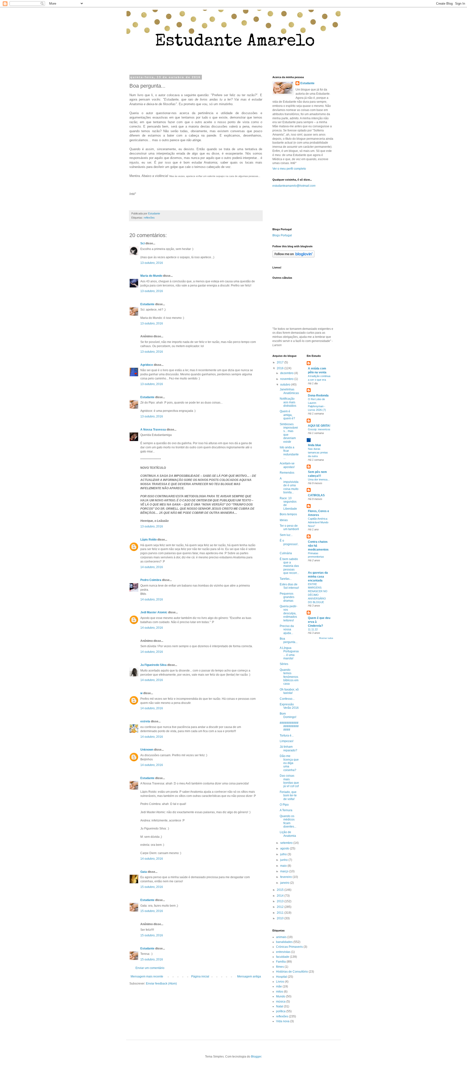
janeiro (285, 882)
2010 (280, 918)
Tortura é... (287, 735)
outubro (285, 384)
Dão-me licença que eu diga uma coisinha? (289, 763)
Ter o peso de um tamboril (289, 527)
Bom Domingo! (288, 715)
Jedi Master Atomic (153, 612)
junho (284, 860)
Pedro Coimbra (150, 580)
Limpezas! (286, 741)
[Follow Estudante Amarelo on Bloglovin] (293, 256)
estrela (145, 721)
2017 (280, 362)
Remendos (287, 472)
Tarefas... (286, 578)
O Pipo (284, 804)
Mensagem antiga (249, 976)
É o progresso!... (289, 544)
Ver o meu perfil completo (289, 168)
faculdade (282, 956)
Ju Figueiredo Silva (153, 665)
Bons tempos (288, 514)
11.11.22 (313, 629)
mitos (279, 991)
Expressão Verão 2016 (289, 706)
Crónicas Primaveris (289, 946)
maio (283, 865)
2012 (280, 907)
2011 (280, 912)
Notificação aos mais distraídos (288, 402)
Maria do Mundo (151, 275)
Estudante (147, 304)
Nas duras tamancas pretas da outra (318, 452)
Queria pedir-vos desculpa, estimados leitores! (288, 613)
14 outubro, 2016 (151, 567)
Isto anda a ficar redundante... (289, 453)
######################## (289, 726)
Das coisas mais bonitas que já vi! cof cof (289, 781)
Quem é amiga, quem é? (287, 415)
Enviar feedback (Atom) (161, 983)
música (281, 1001)
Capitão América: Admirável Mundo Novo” (318, 522)
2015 (280, 890)
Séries (284, 664)
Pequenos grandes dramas (287, 597)
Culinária (286, 553)
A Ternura (286, 810)
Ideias (284, 520)
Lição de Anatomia (288, 833)
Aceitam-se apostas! (287, 465)
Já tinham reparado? (288, 748)
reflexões (149, 217)
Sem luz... (286, 535)
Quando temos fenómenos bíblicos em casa (289, 677)
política (281, 1011)
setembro (286, 843)
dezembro (287, 373)
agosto (285, 848)
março (284, 871)
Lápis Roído (148, 539)
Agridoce (146, 365)
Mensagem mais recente (147, 976)
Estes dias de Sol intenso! (289, 586)
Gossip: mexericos (319, 429)
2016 (280, 368)
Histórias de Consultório (292, 971)
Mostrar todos (326, 638)
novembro (287, 379)
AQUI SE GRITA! (319, 425)
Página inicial (200, 976)
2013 (280, 901)
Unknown (146, 749)
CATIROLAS (316, 495)
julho (283, 854)
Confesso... (287, 698)
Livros (280, 981)
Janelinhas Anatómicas (289, 391)
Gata (143, 872)
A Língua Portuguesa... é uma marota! (289, 653)
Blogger (256, 1056)
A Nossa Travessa (153, 429)
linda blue (314, 445)
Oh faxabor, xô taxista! (289, 691)
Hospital (281, 976)
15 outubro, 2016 (151, 887)
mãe (279, 986)
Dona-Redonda (318, 395)
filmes (280, 966)
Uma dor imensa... (319, 479)
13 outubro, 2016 (151, 263)
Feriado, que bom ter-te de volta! (288, 795)
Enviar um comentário (149, 968)
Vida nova (282, 1021)
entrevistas (283, 952)
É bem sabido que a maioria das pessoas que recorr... (289, 566)
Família (281, 961)
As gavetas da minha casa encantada (318, 576)
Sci (142, 243)
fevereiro (286, 877)
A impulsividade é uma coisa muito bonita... (289, 485)
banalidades (284, 942)
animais (281, 937)
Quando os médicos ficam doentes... (288, 821)
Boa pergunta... (288, 640)
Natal (279, 1006)
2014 (280, 895)
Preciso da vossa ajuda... (287, 629)
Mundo (280, 996)
